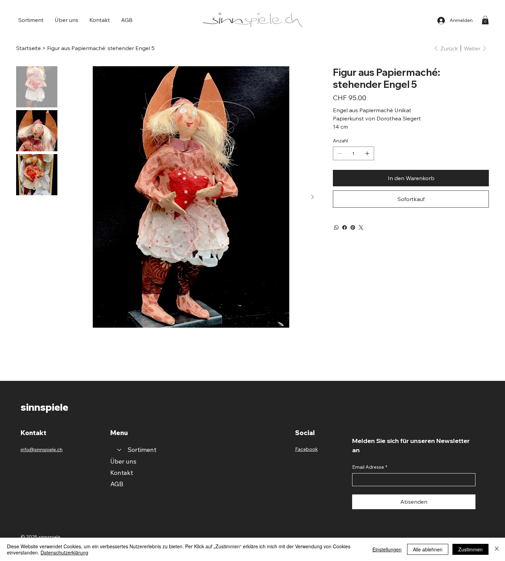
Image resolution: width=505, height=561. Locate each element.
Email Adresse (369, 467)
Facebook (306, 449)
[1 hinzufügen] (367, 153)
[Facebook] (344, 227)
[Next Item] (312, 196)
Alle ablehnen (427, 549)
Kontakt (121, 473)
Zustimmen (470, 549)
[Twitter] (361, 227)
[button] (31, 20)
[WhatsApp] (336, 227)
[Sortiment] (118, 449)
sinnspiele (44, 407)
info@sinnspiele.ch (42, 449)
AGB (116, 484)
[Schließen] (497, 549)
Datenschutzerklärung (64, 552)
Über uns (123, 461)
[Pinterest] (352, 227)
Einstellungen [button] (387, 549)
